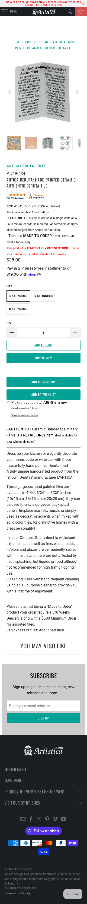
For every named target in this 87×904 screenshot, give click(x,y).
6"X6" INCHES (43, 296)
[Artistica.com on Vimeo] (55, 819)
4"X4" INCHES (18, 296)
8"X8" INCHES (18, 309)
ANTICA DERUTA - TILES (26, 166)
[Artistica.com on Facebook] (31, 819)
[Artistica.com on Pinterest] (47, 819)
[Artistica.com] (43, 11)
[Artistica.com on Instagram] (39, 819)
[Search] (69, 11)
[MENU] (2, 11)
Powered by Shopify (17, 893)
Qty (8, 323)
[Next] (77, 92)
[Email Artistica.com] (23, 819)
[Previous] (10, 92)
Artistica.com (23, 869)
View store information (24, 415)
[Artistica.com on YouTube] (63, 819)
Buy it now (43, 357)
